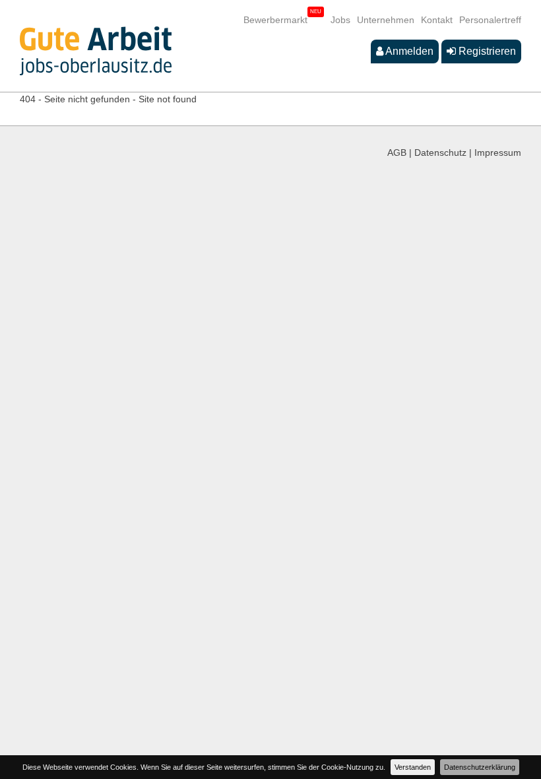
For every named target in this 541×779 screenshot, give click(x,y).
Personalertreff (490, 20)
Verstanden (413, 767)
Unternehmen (385, 20)
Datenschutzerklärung (479, 767)
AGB (396, 152)
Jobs (340, 20)
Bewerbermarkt (275, 20)
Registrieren (486, 51)
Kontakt (437, 20)
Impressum (497, 152)
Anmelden (408, 51)
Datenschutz (440, 152)
